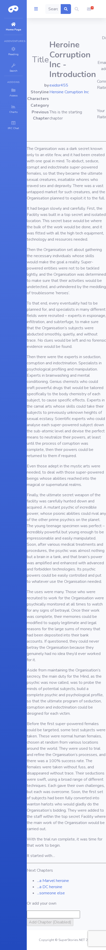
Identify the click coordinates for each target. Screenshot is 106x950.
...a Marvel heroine (53, 881)
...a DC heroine (49, 887)
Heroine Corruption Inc (69, 92)
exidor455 (58, 85)
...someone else (51, 893)
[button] (76, 9)
